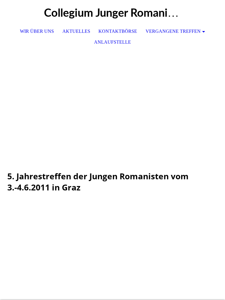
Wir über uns (37, 31)
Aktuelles (76, 31)
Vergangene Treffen (173, 31)
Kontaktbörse (117, 31)
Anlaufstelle (112, 42)
